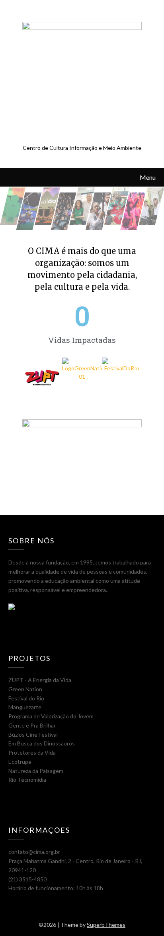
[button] (30, 378)
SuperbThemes (106, 924)
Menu (148, 177)
